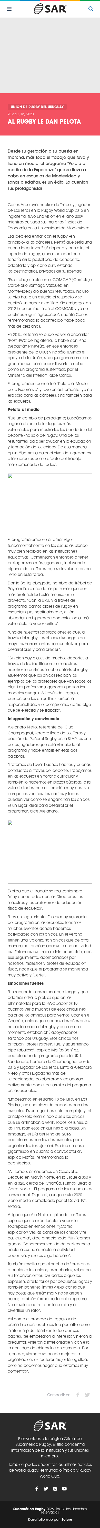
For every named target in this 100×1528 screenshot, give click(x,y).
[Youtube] (64, 1489)
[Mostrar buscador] (91, 9)
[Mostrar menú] (9, 9)
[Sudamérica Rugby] (50, 8)
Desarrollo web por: (50, 1520)
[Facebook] (37, 1489)
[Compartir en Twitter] (87, 1395)
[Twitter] (46, 1489)
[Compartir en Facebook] (78, 1395)
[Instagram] (55, 1489)
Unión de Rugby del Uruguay (37, 107)
